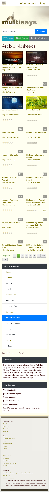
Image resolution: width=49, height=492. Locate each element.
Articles (5, 446)
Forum (5, 441)
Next (43, 256)
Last (5, 259)
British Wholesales (8, 478)
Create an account (29, 4)
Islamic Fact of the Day (9, 463)
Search (42, 31)
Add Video (23, 38)
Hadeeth (11, 300)
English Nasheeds (14, 323)
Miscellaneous (10, 295)
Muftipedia (6, 458)
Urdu (9, 289)
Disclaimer (6, 426)
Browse (9, 38)
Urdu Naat (11, 335)
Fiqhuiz (5, 448)
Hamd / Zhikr (12, 306)
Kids (9, 329)
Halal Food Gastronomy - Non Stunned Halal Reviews (18, 473)
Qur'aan (8, 340)
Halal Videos (6, 460)
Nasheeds (9, 312)
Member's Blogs (7, 443)
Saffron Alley (6, 475)
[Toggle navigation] (11, 3)
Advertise (6, 431)
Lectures (8, 278)
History (8, 272)
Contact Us (6, 429)
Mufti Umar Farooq (8, 466)
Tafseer (10, 346)
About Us (6, 423)
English (10, 283)
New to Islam (7, 455)
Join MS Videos (40, 38)
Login (43, 4)
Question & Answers (9, 438)
